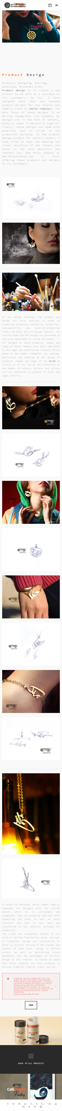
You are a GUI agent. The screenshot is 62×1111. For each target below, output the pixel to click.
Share (31, 1005)
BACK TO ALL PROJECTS (31, 1063)
